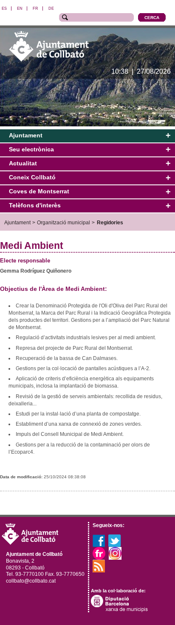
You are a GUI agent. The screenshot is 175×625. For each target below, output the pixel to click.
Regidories (110, 222)
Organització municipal (63, 222)
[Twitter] (114, 540)
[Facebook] (99, 540)
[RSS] (99, 565)
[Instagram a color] (115, 552)
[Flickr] (99, 552)
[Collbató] (48, 46)
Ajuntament (17, 222)
